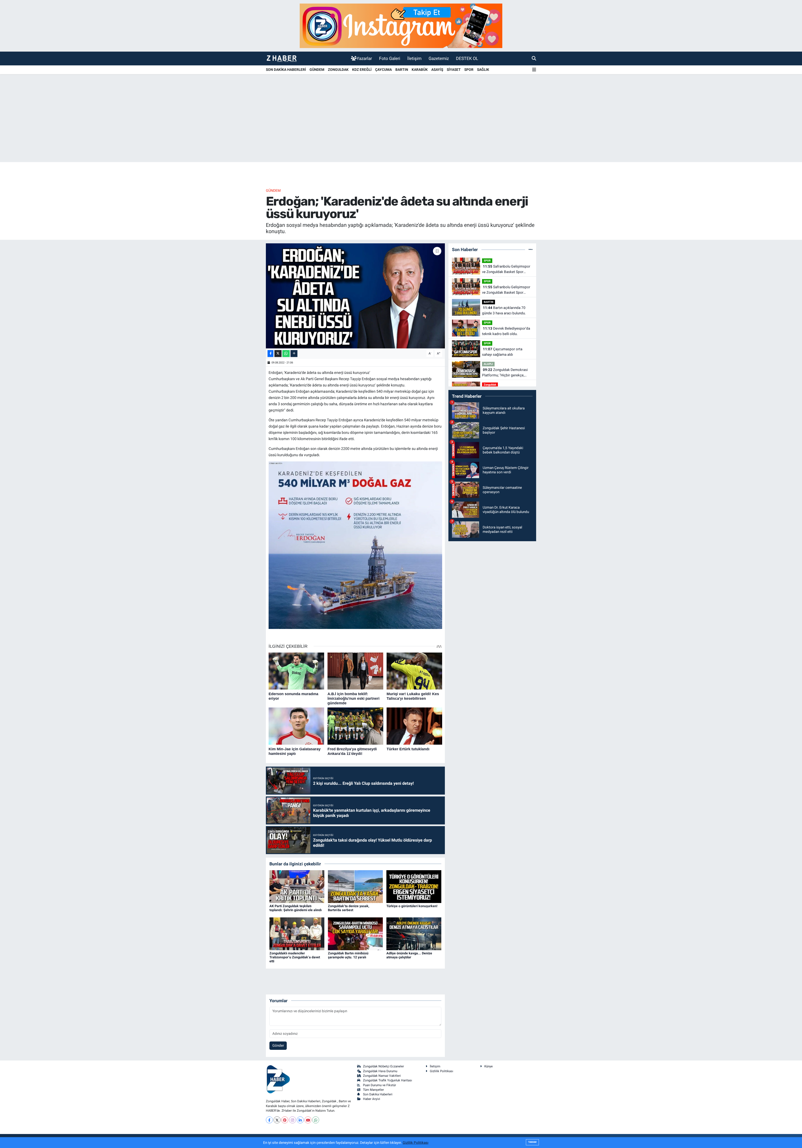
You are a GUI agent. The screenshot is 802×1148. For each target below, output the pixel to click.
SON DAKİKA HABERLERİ (286, 69)
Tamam (532, 1142)
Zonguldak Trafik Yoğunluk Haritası (387, 1080)
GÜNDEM (317, 69)
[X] (277, 1119)
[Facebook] (269, 1119)
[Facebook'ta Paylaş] (270, 353)
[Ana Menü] (534, 69)
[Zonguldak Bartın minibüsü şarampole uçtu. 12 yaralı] (355, 933)
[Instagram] (292, 1119)
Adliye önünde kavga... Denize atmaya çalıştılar (409, 955)
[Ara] (534, 58)
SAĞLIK (483, 69)
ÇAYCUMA (383, 69)
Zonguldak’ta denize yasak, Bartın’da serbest (348, 908)
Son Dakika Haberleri (377, 1094)
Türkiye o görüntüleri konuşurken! (411, 906)
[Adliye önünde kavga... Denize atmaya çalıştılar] (413, 933)
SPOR (468, 69)
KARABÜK (420, 69)
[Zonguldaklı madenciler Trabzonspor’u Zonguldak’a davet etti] (296, 933)
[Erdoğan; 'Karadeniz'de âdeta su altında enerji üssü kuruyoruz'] (355, 295)
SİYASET (454, 69)
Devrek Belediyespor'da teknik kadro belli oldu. (506, 331)
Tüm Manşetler (373, 1090)
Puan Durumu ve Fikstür (379, 1085)
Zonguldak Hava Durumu (380, 1071)
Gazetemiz (439, 58)
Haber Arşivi (371, 1099)
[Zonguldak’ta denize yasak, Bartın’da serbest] (355, 886)
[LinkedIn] (300, 1119)
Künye (488, 1066)
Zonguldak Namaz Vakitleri (382, 1076)
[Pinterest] (284, 1119)
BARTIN (401, 69)
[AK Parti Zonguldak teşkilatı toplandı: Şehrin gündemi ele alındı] (296, 886)
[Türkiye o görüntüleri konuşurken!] (413, 886)
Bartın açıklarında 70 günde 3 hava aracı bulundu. (504, 310)
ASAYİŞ (437, 69)
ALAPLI (488, 364)
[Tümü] (531, 249)
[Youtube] (308, 1119)
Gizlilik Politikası (441, 1071)
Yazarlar (364, 58)
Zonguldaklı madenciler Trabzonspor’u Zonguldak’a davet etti (294, 957)
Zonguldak (490, 384)
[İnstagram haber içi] (401, 25)
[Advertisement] (401, 129)
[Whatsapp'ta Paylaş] (286, 353)
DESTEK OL (467, 58)
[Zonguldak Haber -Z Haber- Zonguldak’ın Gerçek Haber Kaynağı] (281, 58)
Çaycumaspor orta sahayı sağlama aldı (502, 352)
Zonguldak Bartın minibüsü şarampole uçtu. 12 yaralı (348, 955)
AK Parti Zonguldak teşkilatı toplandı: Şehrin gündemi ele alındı (295, 908)
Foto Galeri (389, 58)
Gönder (278, 1045)
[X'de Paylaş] (278, 353)
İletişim (414, 58)
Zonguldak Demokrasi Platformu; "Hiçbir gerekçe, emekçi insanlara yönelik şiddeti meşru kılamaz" (507, 373)
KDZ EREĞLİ (362, 69)
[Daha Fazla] (294, 353)
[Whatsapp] (315, 1119)
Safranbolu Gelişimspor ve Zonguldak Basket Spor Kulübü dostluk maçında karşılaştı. (506, 269)
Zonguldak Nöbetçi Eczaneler (383, 1066)
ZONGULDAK (338, 69)
